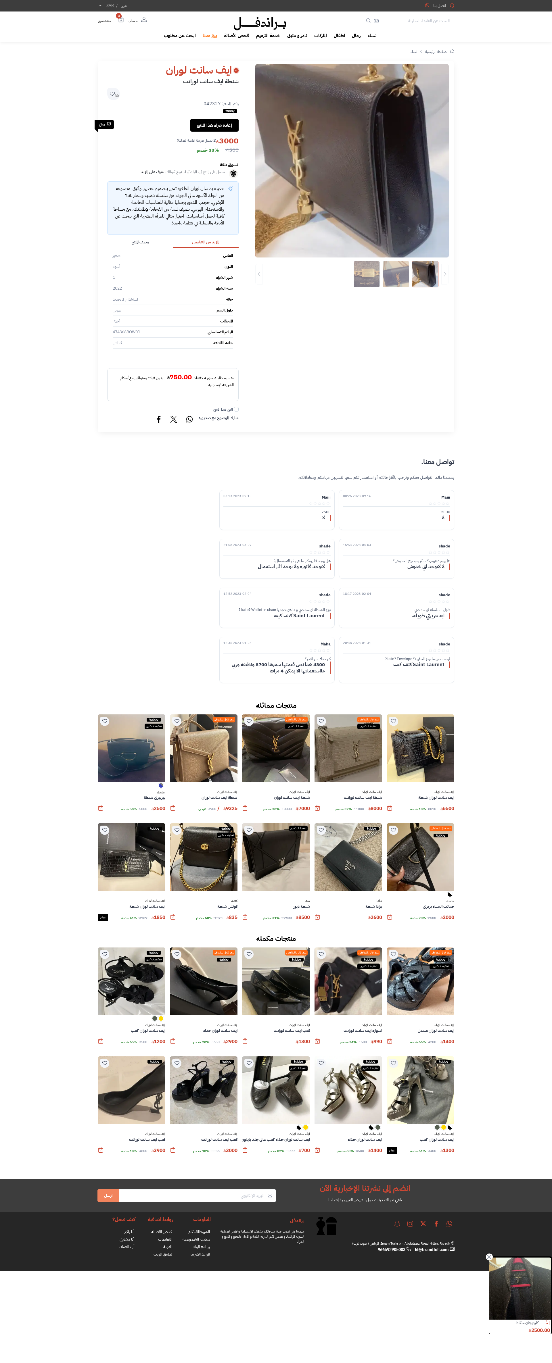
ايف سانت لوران (444, 792)
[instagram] (410, 1223)
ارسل (108, 1195)
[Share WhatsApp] (427, 5)
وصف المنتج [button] (140, 242)
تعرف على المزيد (152, 172)
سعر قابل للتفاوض (369, 719)
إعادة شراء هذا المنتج (214, 125)
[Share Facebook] (159, 420)
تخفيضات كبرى (369, 726)
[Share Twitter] (174, 420)
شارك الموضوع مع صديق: (219, 418)
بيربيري (161, 792)
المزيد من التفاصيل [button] (205, 242)
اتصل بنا (439, 6)
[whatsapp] (449, 1223)
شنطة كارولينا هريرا (524, 1323)
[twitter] (423, 1223)
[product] (520, 1289)
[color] (161, 787)
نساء (414, 51)
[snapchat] (397, 1223)
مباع (103, 917)
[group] (352, 274)
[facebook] (436, 1223)
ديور (307, 901)
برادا (379, 901)
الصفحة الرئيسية (436, 51)
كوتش (233, 901)
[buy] (389, 810)
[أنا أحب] (393, 721)
